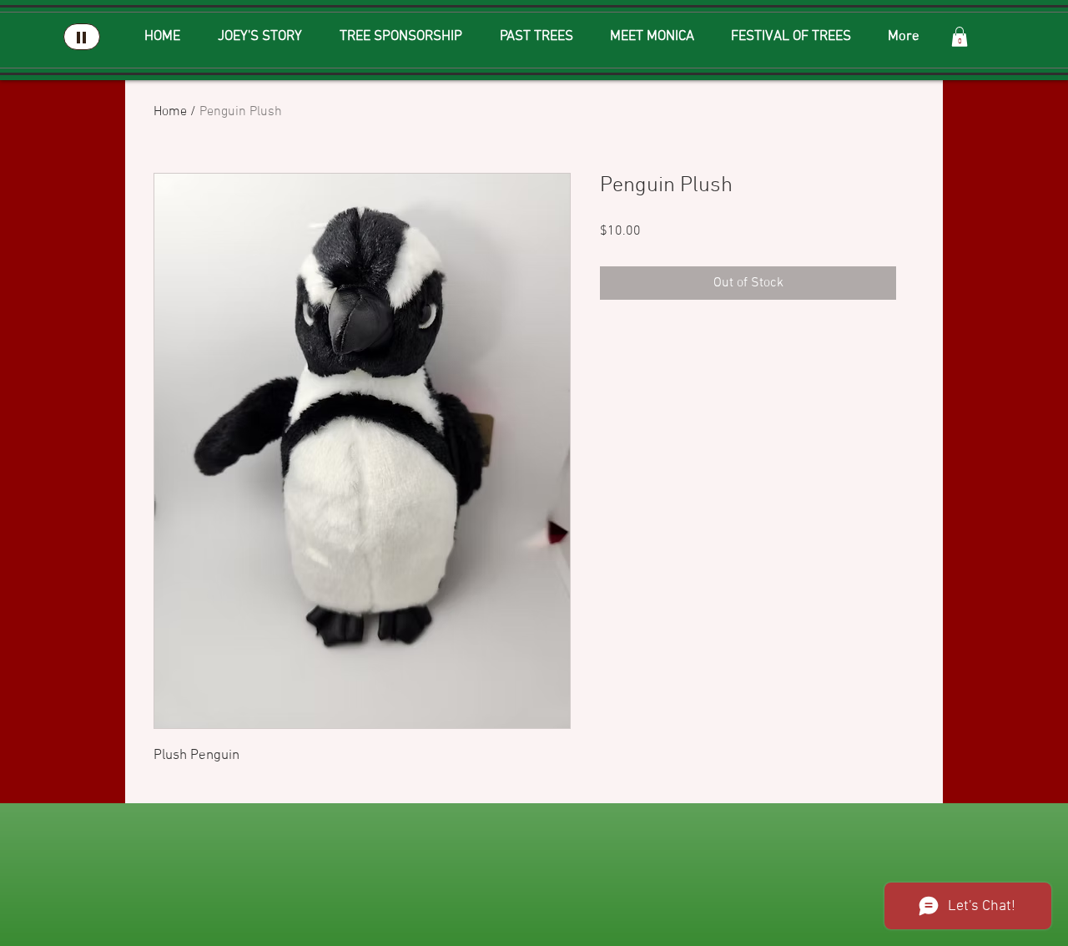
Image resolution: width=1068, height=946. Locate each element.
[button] (959, 37)
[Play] (81, 36)
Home (170, 112)
